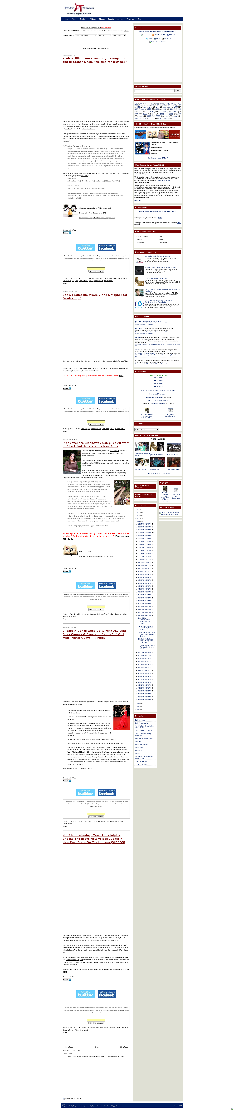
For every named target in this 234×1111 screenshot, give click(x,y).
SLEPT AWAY (114, 451)
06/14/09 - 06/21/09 (144, 607)
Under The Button (141, 761)
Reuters (117, 747)
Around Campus (140, 469)
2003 (179, 114)
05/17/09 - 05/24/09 (144, 652)
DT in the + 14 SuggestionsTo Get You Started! (147, 416)
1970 (147, 105)
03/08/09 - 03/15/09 (144, 682)
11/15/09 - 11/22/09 (144, 542)
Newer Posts (68, 1047)
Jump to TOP (178, 1106)
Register (83, 19)
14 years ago (173, 363)
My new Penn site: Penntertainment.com (158, 256)
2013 (167, 118)
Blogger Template (116, 1106)
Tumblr (158, 38)
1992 (172, 109)
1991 (164, 109)
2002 (171, 114)
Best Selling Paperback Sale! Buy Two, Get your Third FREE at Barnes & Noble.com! (96, 1057)
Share (65, 283)
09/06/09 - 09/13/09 (144, 571)
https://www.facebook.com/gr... (153, 321)
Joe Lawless (67, 281)
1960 (167, 103)
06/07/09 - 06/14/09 (144, 610)
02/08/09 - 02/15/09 (144, 694)
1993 (179, 109)
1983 (157, 107)
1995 (150, 111)
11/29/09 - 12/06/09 (144, 536)
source (113, 739)
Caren (137, 350)
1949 (156, 103)
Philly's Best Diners (141, 744)
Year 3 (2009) (157, 383)
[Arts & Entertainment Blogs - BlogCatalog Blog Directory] (170, 514)
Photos (102, 19)
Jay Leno (106, 821)
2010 (144, 118)
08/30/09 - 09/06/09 (144, 574)
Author (87, 614)
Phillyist (137, 753)
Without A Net (98, 281)
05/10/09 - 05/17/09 (144, 655)
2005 (149, 116)
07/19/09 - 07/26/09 (144, 592)
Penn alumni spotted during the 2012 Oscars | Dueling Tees (152, 363)
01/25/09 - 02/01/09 (144, 700)
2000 (154, 114)
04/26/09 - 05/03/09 (144, 661)
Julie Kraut (114, 614)
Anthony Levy (93, 278)
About (74, 19)
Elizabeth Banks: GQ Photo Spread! (156, 278)
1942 (151, 103)
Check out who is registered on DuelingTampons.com (97, 218)
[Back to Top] (232, 1109)
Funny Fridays (122, 278)
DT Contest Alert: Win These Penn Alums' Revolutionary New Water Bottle (158, 301)
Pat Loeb (138, 337)
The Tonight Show (116, 821)
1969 (142, 105)
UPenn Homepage (141, 764)
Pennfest (138, 741)
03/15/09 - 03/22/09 (144, 679)
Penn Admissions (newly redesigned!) (143, 734)
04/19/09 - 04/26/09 (144, 664)
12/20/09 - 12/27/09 (144, 527)
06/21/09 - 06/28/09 (144, 604)
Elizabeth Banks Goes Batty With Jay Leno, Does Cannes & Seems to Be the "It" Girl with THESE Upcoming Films (95, 634)
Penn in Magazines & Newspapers (157, 455)
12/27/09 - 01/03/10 (144, 524)
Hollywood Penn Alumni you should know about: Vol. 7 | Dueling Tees (154, 344)
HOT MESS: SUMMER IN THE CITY (116, 460)
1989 (149, 109)
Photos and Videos (158, 403)
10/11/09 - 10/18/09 (144, 556)
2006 (158, 116)
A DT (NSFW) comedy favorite (158, 400)
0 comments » (108, 281)
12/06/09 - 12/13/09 (144, 533)
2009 (136, 118)
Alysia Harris (85, 1028)
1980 (144, 107)
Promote (67, 22)
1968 (136, 105)
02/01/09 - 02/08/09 (144, 697)
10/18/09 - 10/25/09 (144, 553)
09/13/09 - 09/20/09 (144, 568)
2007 (167, 116)
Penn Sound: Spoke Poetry (144, 738)
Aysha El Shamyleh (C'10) (75, 960)
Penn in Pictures (172, 454)
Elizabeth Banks (97, 821)
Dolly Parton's (119, 361)
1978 (179, 105)
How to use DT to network (157, 394)
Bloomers (93, 614)
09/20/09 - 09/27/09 (144, 565)
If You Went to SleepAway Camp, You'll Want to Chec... (146, 634)
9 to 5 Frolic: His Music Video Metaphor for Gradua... (145, 627)
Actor (85, 821)
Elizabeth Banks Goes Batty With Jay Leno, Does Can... (145, 640)
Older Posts (124, 1047)
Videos (93, 19)
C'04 (108, 614)
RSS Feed (146, 35)
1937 (146, 103)
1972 (157, 105)
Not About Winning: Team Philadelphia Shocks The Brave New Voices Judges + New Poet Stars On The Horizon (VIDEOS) (94, 839)
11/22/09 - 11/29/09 (144, 539)
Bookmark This (102, 614)
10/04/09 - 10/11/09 (144, 559)
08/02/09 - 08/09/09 (144, 586)
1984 (164, 107)
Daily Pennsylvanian (142, 723)
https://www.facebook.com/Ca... (145, 353)
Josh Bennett (121, 1028)
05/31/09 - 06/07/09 (144, 613)
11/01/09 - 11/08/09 (144, 547)
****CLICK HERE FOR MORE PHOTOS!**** (158, 473)
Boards (111, 19)
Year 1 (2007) (157, 377)
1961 (172, 103)
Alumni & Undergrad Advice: (158, 390)
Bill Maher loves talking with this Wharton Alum (160, 267)
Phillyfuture (138, 750)
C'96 (89, 821)
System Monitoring (97, 1106)
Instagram (167, 38)
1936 (141, 103)
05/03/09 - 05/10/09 (144, 658)
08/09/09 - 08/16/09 (144, 583)
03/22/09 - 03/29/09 (144, 676)
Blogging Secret (78, 1106)
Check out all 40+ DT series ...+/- (96, 48)
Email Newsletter (159, 35)
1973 (163, 105)
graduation (105, 429)
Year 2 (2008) (157, 380)
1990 (157, 109)
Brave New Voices (110, 1028)
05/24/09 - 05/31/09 (144, 616)
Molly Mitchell (83, 281)
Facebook (172, 35)
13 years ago (149, 333)
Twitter (150, 38)
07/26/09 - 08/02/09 (144, 589)
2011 (82, 278)
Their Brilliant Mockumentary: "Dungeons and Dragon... (144, 620)
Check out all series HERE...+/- (158, 158)
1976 (174, 105)
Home (66, 19)
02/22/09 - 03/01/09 (144, 688)
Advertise (130, 19)
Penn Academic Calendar (143, 731)
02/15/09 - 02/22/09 (144, 691)
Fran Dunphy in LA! (173, 470)
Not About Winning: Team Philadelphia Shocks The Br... (146, 647)
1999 (145, 114)
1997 (175, 112)
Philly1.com (139, 747)
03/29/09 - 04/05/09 (144, 673)
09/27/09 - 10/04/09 (144, 562)
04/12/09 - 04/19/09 (144, 667)
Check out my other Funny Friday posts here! (95, 208)
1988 (142, 109)
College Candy (140, 720)
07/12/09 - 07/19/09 (144, 595)
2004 (82, 614)
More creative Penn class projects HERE (92, 213)
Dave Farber (113, 278)
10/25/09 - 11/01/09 (144, 551)
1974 (168, 105)
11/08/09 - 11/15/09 (144, 545)
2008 (175, 116)
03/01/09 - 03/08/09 (144, 685)
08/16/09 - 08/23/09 (144, 580)
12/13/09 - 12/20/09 (144, 530)
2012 (86, 278)
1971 (152, 105)
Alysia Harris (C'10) (121, 957)
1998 (136, 114)
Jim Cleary (138, 321)
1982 (150, 107)
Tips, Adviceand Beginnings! (170, 415)
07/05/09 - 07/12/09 (144, 598)
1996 (81, 821)
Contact (120, 19)
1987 (136, 109)
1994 (140, 112)
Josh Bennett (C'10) (107, 957)
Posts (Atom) (76, 1050)
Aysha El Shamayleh (96, 1028)
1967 (177, 103)
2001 (162, 114)
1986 (176, 107)
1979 (138, 107)
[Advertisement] (141, 10)
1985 (169, 107)
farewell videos (96, 429)
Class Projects (103, 278)
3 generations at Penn (163, 180)
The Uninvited (72, 743)
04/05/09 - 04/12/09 (144, 670)
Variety (79, 726)
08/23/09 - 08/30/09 (144, 577)
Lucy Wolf (75, 281)
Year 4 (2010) (157, 386)
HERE (93, 768)
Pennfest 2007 (155, 470)
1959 (161, 103)
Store (140, 19)
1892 (135, 103)
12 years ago (149, 324)
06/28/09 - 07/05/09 (144, 601)
